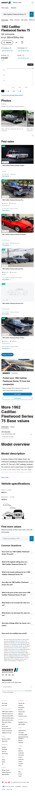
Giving (19, 765)
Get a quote (17, 394)
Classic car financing (7, 730)
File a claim (4, 705)
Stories (3, 761)
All (2, 764)
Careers (20, 757)
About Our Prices (20, 641)
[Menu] (32, 2)
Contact (20, 761)
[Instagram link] (9, 674)
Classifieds (4, 749)
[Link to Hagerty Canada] (6, 782)
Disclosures (24, 786)
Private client (5, 726)
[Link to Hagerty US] (3, 782)
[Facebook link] (3, 674)
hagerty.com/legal (15, 651)
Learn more (17, 398)
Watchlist (13, 7)
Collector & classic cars (7, 713)
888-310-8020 (21, 724)
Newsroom (21, 759)
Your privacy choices (9, 786)
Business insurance (6, 728)
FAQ (19, 771)
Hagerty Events (22, 730)
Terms (19, 776)
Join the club (21, 703)
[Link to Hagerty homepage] (10, 670)
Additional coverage (6, 732)
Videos (3, 759)
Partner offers (21, 711)
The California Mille (22, 734)
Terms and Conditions (9, 692)
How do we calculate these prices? (12, 95)
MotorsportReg (5, 774)
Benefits (20, 709)
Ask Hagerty (21, 707)
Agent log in (4, 741)
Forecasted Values (17, 647)
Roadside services (22, 722)
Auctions (4, 747)
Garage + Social (5, 770)
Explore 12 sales (7, 354)
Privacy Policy (28, 690)
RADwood (20, 742)
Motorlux (20, 740)
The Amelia (21, 732)
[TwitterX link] (6, 674)
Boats (3, 724)
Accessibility (18, 786)
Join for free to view (7, 50)
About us (20, 750)
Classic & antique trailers (8, 717)
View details (5, 176)
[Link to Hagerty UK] (9, 782)
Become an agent (6, 738)
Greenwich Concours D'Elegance (23, 737)
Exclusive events (22, 716)
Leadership (21, 752)
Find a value (5, 7)
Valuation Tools (17, 2)
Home (19, 748)
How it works (5, 753)
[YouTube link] (12, 674)
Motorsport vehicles (6, 722)
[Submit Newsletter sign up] (31, 687)
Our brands (21, 755)
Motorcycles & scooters (7, 720)
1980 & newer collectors (7, 711)
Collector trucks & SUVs (7, 715)
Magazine (20, 713)
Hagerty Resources (6, 772)
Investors (20, 763)
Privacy (20, 773)
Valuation (20, 705)
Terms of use (9, 789)
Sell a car (4, 751)
